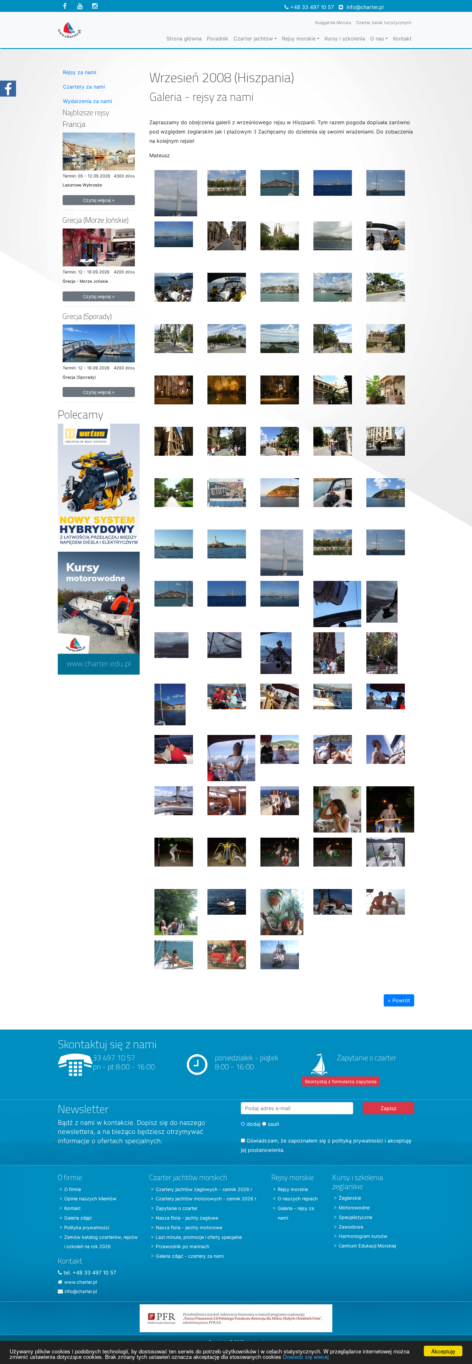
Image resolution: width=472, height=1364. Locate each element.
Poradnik (217, 38)
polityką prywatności (357, 1140)
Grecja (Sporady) (87, 316)
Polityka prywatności (86, 1227)
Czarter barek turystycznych (384, 22)
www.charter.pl (80, 1282)
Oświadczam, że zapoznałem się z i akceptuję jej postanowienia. (326, 1145)
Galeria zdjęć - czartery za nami (190, 1256)
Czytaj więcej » (99, 200)
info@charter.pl (365, 7)
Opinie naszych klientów (90, 1198)
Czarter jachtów (253, 38)
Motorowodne (354, 1207)
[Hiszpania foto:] (175, 190)
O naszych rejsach (298, 1198)
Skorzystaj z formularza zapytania (341, 1081)
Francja (74, 124)
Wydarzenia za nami (87, 101)
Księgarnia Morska (333, 22)
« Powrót (399, 1000)
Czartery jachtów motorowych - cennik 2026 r (206, 1198)
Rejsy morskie (299, 38)
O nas (377, 38)
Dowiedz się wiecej (306, 1356)
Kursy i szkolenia (345, 38)
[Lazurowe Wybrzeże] (99, 151)
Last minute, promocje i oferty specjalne (199, 1237)
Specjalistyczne (355, 1217)
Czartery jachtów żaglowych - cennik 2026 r (204, 1189)
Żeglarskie (350, 1198)
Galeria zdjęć (78, 1218)
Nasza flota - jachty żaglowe (187, 1218)
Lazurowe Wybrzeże (82, 185)
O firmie (72, 1189)
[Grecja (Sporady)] (99, 343)
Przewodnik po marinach (182, 1246)
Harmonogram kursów (363, 1236)
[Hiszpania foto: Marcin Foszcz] (228, 704)
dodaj (252, 1124)
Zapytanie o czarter (176, 1208)
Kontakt (402, 38)
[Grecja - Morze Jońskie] (99, 247)
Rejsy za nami (79, 72)
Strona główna (184, 38)
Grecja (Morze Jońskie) (95, 220)
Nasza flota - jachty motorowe (189, 1227)
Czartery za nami (84, 86)
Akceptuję (443, 1351)
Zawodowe (351, 1227)
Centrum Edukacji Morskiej (367, 1245)
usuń (272, 1124)
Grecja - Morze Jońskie (85, 281)
